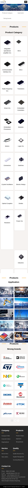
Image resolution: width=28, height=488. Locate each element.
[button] (25, 2)
